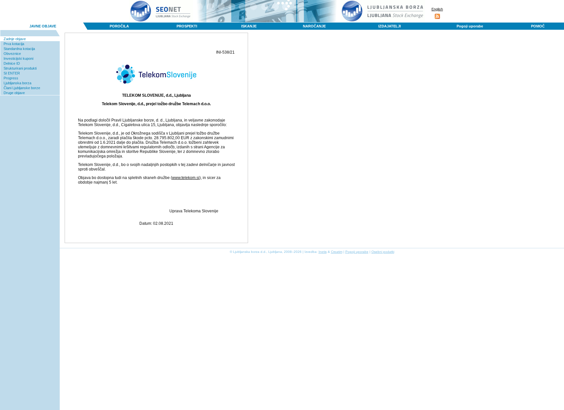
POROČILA (119, 26)
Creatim (336, 252)
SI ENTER (12, 73)
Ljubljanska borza (17, 83)
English (437, 9)
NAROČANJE (314, 26)
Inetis (323, 252)
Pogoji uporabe (470, 26)
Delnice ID (12, 63)
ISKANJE (249, 26)
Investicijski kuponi (18, 58)
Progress (11, 78)
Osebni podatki (382, 252)
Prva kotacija (14, 44)
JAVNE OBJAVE (42, 26)
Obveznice (12, 54)
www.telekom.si (185, 177)
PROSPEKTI (187, 26)
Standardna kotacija (19, 49)
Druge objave (14, 93)
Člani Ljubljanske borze (22, 88)
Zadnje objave (15, 39)
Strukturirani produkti (20, 68)
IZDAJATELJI (389, 26)
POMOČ (538, 26)
